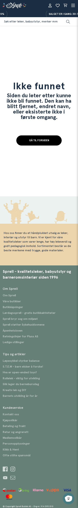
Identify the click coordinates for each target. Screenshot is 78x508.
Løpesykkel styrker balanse (21, 360)
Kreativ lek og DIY (14, 390)
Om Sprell (9, 295)
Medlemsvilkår (12, 437)
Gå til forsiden (39, 140)
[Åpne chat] (68, 498)
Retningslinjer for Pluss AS (20, 336)
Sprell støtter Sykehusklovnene (23, 324)
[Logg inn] (50, 5)
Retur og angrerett (15, 432)
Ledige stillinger (13, 342)
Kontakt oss (11, 414)
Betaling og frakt (14, 426)
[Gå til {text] (5, 470)
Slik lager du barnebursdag (21, 384)
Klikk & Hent (11, 449)
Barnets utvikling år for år (20, 395)
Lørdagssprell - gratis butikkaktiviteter (29, 312)
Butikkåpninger (13, 307)
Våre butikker (12, 301)
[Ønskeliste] (58, 5)
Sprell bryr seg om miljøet (20, 318)
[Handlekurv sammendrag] (65, 5)
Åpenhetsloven (12, 330)
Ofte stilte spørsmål (16, 455)
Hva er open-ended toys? (20, 372)
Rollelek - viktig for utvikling (21, 378)
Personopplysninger (16, 443)
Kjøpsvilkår (10, 420)
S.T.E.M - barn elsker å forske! (23, 366)
